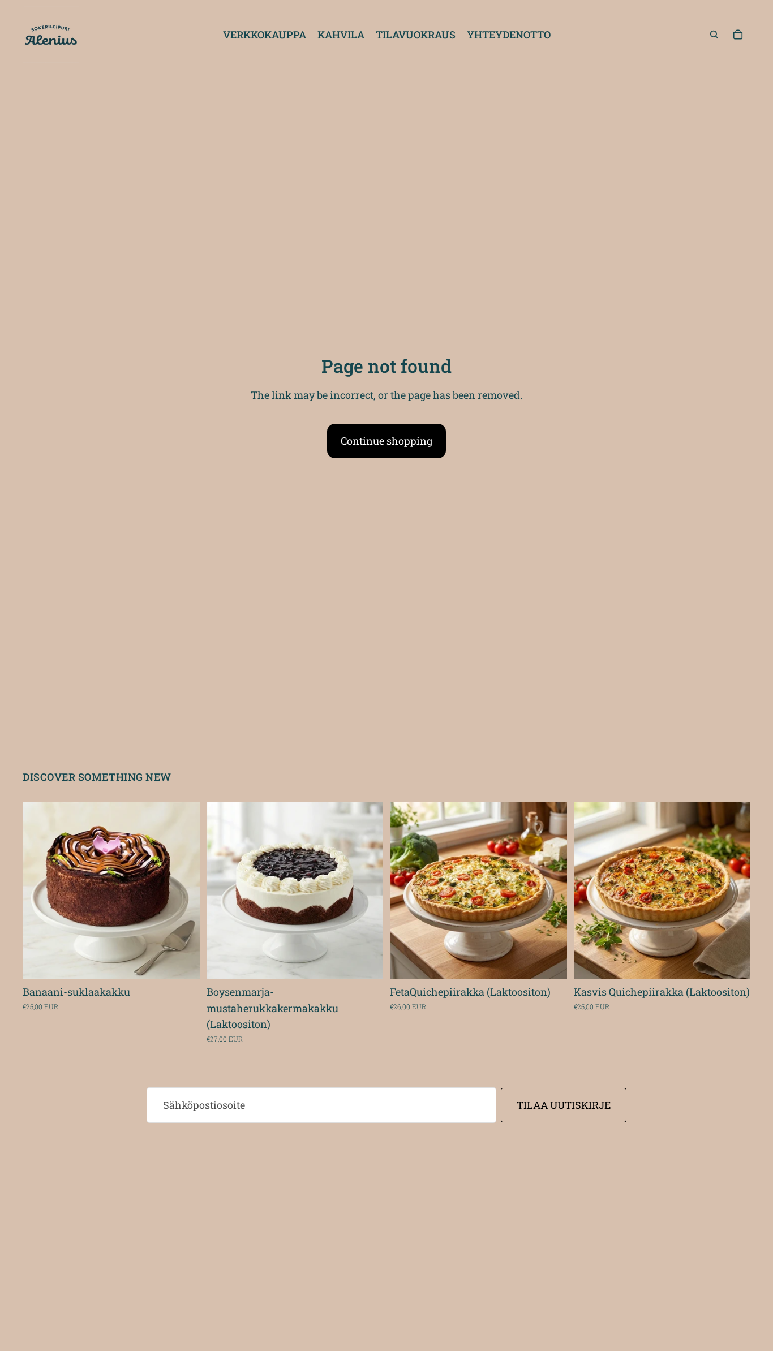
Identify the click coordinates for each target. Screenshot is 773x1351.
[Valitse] (182, 962)
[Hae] (714, 34)
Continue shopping (386, 441)
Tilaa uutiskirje (564, 1105)
